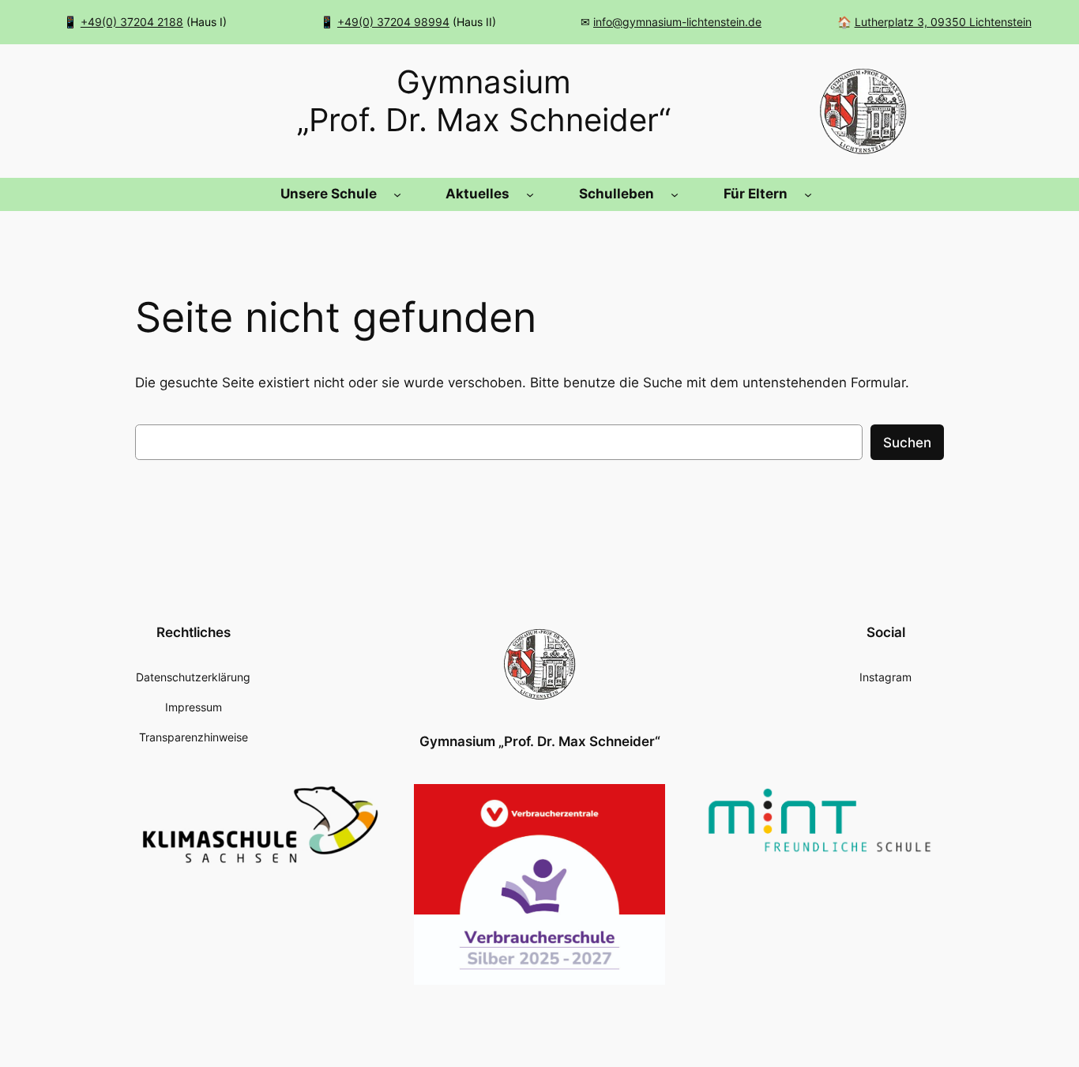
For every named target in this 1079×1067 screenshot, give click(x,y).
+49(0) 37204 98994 (393, 21)
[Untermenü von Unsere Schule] (397, 194)
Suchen (907, 443)
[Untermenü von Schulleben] (675, 194)
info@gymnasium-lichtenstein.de (677, 21)
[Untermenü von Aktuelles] (530, 194)
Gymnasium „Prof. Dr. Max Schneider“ (539, 741)
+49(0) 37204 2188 (132, 21)
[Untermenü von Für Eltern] (808, 194)
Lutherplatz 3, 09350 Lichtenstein (943, 21)
